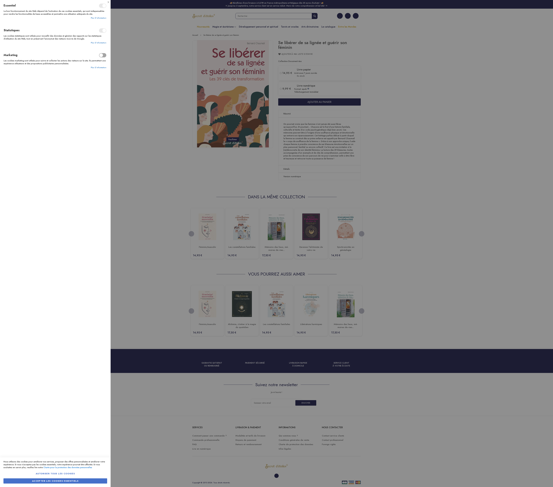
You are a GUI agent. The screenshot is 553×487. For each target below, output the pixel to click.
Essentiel (102, 6)
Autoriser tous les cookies (55, 473)
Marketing (102, 55)
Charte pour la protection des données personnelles (67, 467)
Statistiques (102, 30)
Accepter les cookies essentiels (55, 481)
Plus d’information (98, 18)
